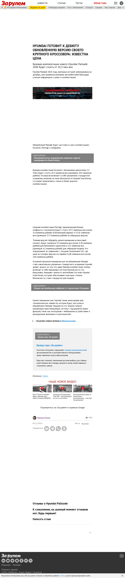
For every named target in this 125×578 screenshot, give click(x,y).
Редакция (5, 565)
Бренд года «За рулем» (50, 345)
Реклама (17, 565)
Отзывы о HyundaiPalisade (50, 503)
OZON (51, 95)
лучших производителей (76, 350)
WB (56, 95)
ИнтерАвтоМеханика (17, 7)
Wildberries (12, 572)
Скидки (98, 7)
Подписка (37, 572)
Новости (42, 3)
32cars (45, 376)
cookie (61, 576)
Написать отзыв (42, 519)
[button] (122, 576)
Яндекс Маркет (69, 95)
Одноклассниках (68, 321)
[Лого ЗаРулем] (13, 3)
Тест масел (109, 7)
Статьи (61, 3)
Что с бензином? (75, 7)
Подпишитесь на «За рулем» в (62, 407)
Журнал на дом (37, 7)
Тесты (78, 3)
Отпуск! (89, 7)
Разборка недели (56, 7)
